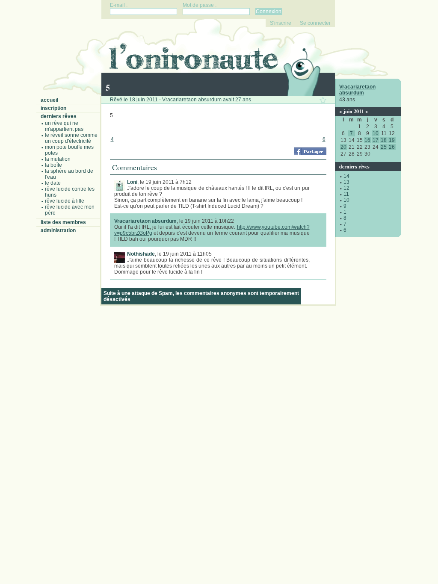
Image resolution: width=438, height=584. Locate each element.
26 (392, 147)
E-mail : (118, 5)
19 (392, 140)
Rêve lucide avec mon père (70, 210)
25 (384, 147)
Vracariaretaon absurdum (357, 90)
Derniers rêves (59, 116)
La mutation (58, 159)
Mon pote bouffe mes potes (69, 150)
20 (343, 147)
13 (346, 182)
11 (346, 194)
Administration (58, 230)
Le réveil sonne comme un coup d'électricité (71, 138)
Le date (53, 183)
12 (346, 188)
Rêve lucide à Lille (64, 201)
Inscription (53, 108)
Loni (132, 182)
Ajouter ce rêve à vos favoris (323, 100)
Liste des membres (63, 222)
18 (384, 140)
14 (346, 176)
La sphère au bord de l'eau (69, 174)
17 (376, 140)
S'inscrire (280, 23)
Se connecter (315, 23)
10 (376, 133)
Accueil (49, 100)
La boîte (53, 165)
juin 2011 (353, 111)
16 (367, 140)
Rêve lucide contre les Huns (70, 192)
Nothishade (141, 254)
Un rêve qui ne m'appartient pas (64, 126)
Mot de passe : (199, 5)
